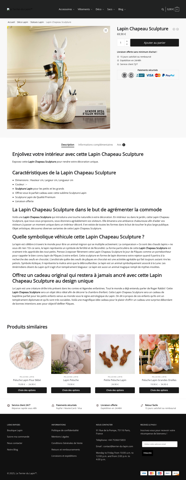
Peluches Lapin (27, 377)
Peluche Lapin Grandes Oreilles (159, 380)
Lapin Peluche (71, 380)
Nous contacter (14, 443)
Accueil (11, 22)
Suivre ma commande (18, 436)
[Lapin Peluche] (71, 354)
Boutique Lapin (14, 430)
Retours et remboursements (65, 449)
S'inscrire (148, 453)
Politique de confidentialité (65, 430)
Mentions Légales (60, 436)
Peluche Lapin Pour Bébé (27, 380)
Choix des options (27, 390)
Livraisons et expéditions (64, 455)
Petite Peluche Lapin (115, 380)
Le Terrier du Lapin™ (26, 473)
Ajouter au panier (154, 42)
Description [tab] (67, 144)
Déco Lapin (22, 22)
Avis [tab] (119, 144)
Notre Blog (12, 449)
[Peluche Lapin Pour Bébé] (27, 354)
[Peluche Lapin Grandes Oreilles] (159, 354)
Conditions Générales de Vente (66, 443)
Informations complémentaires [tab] (95, 144)
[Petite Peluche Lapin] (115, 354)
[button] (105, 30)
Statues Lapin (37, 22)
